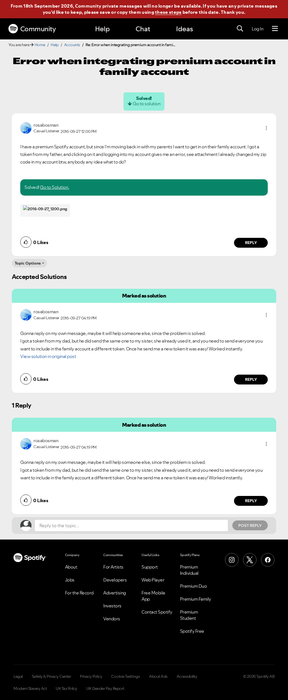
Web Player (152, 580)
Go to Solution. (54, 187)
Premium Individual (189, 570)
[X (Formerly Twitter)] (249, 560)
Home (40, 45)
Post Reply (250, 525)
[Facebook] (267, 560)
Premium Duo (193, 586)
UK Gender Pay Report (105, 688)
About (71, 567)
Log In (257, 29)
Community (38, 28)
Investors (112, 606)
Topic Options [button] (28, 263)
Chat (143, 28)
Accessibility (187, 676)
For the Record (79, 593)
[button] (266, 128)
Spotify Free (192, 631)
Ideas (184, 28)
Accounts (72, 45)
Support (149, 567)
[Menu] (275, 29)
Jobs (70, 580)
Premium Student (189, 615)
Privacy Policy (91, 676)
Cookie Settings (125, 676)
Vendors (111, 619)
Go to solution (146, 103)
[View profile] (26, 127)
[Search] (240, 28)
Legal (18, 676)
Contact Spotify (156, 612)
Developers (115, 580)
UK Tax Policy (66, 688)
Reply (251, 242)
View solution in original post (48, 356)
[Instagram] (231, 560)
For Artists (113, 567)
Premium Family (195, 599)
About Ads (158, 676)
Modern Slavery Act (30, 688)
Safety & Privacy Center (51, 676)
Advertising (114, 593)
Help (102, 28)
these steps (168, 12)
